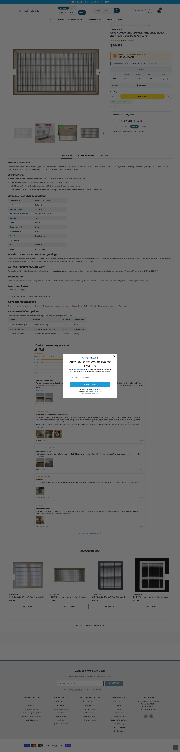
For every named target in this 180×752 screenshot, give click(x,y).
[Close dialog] (114, 356)
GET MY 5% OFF (90, 384)
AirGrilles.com (78, 369)
